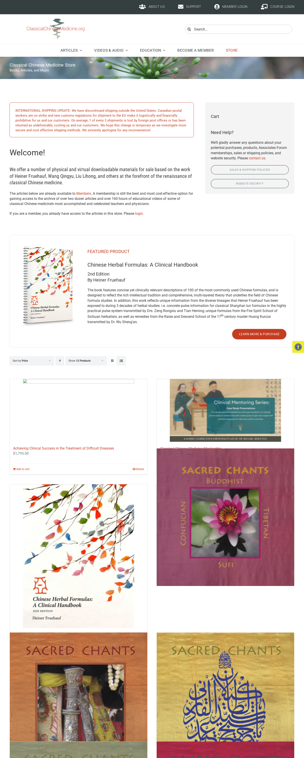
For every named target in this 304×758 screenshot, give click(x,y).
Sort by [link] (20, 360)
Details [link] (140, 469)
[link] (298, 347)
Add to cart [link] (23, 469)
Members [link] (83, 193)
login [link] (139, 213)
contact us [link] (257, 158)
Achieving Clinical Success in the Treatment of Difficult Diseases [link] (63, 448)
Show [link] (80, 360)
